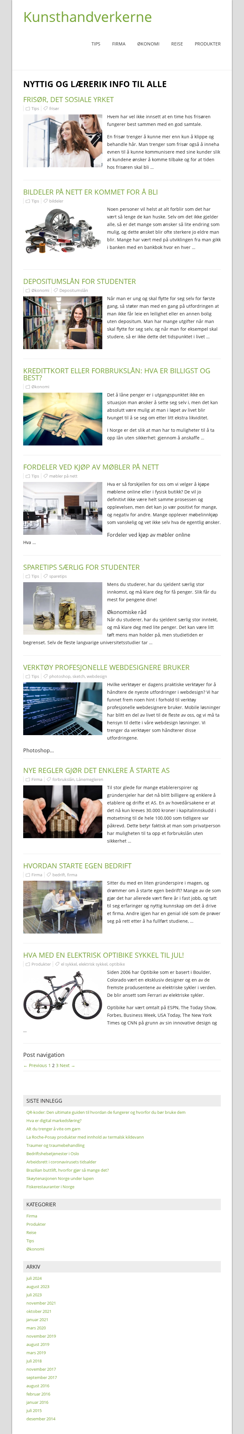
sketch (78, 676)
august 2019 (37, 1344)
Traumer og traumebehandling (55, 1145)
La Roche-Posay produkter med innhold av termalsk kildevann (85, 1137)
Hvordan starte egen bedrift (77, 865)
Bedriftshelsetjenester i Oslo (52, 1153)
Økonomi (148, 44)
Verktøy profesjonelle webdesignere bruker (106, 667)
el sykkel (69, 964)
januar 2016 (37, 1402)
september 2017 (41, 1377)
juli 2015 (34, 1410)
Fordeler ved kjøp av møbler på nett (91, 467)
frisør (54, 108)
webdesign (97, 676)
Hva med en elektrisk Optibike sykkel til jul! (103, 955)
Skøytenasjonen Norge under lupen (60, 1178)
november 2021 (41, 1303)
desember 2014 (40, 1419)
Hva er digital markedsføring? (54, 1120)
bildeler (56, 201)
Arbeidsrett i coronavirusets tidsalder (61, 1162)
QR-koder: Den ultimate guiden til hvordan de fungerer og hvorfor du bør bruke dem (106, 1112)
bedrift (58, 875)
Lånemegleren (89, 779)
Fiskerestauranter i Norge (50, 1186)
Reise (177, 44)
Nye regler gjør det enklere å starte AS (96, 770)
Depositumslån (73, 290)
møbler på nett (63, 476)
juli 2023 (34, 1295)
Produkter (208, 44)
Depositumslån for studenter (79, 281)
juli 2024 (34, 1278)
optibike (117, 964)
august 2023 (37, 1286)
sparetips (58, 576)
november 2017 (41, 1369)
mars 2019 (36, 1352)
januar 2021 (37, 1319)
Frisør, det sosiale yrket (68, 99)
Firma (118, 44)
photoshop (60, 676)
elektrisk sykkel (93, 964)
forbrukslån (63, 779)
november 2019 (41, 1336)
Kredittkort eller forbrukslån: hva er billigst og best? (116, 374)
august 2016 (37, 1386)
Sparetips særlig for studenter (81, 567)
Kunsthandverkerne (87, 16)
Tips (96, 44)
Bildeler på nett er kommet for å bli (90, 191)
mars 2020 (36, 1328)
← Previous (35, 1065)
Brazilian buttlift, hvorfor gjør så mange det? (67, 1170)
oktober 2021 (38, 1311)
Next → (67, 1065)
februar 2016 (38, 1394)
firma (72, 875)
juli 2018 (34, 1361)
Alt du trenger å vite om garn (53, 1129)
